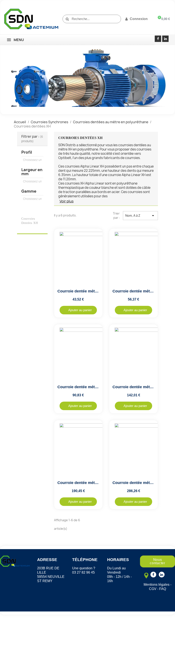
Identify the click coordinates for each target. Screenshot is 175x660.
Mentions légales (156, 584)
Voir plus (67, 201)
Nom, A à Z (140, 215)
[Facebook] (158, 39)
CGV (152, 589)
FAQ (162, 589)
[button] (78, 310)
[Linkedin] (165, 39)
